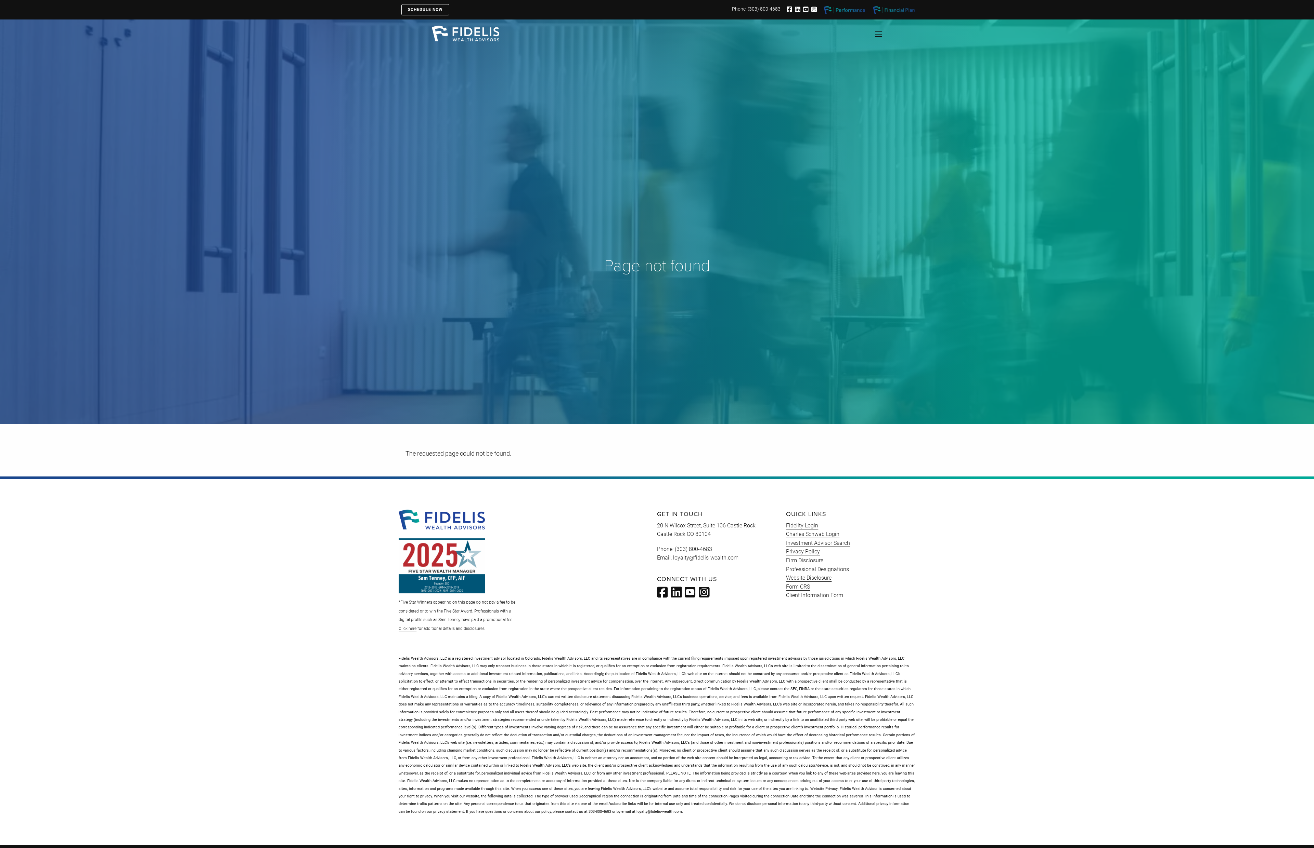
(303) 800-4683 (764, 9)
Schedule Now (425, 9)
